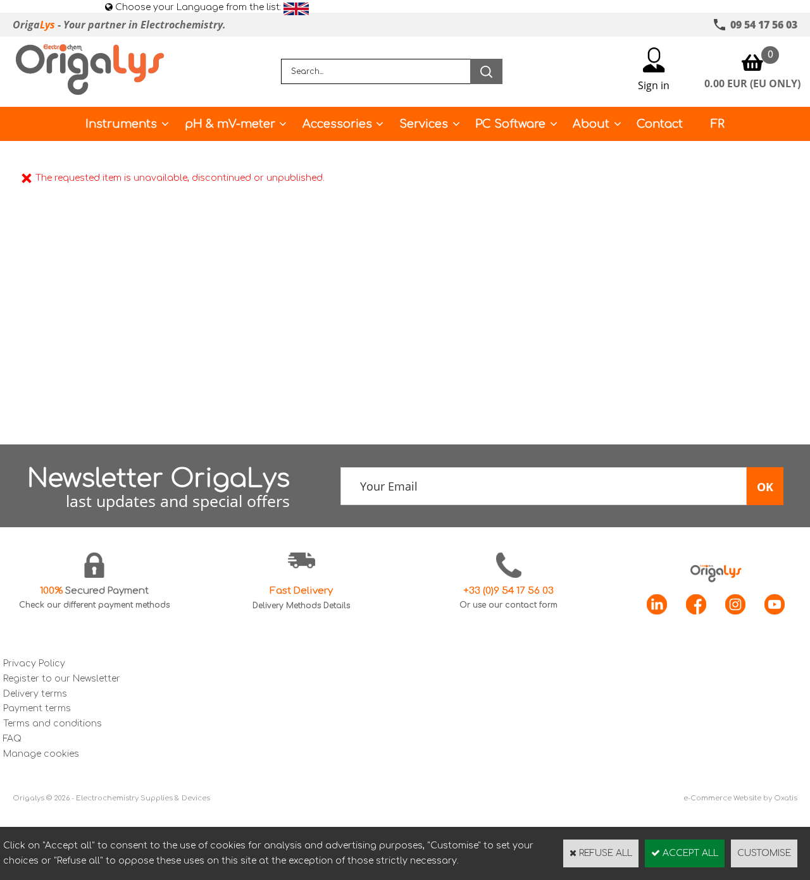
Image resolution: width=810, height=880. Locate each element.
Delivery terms (35, 694)
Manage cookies (41, 754)
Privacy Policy (34, 663)
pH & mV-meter (230, 124)
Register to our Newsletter (61, 678)
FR (718, 124)
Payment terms (37, 708)
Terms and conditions (52, 723)
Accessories (337, 124)
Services (423, 124)
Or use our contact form (508, 605)
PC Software (510, 124)
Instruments (121, 124)
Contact (660, 124)
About (591, 124)
